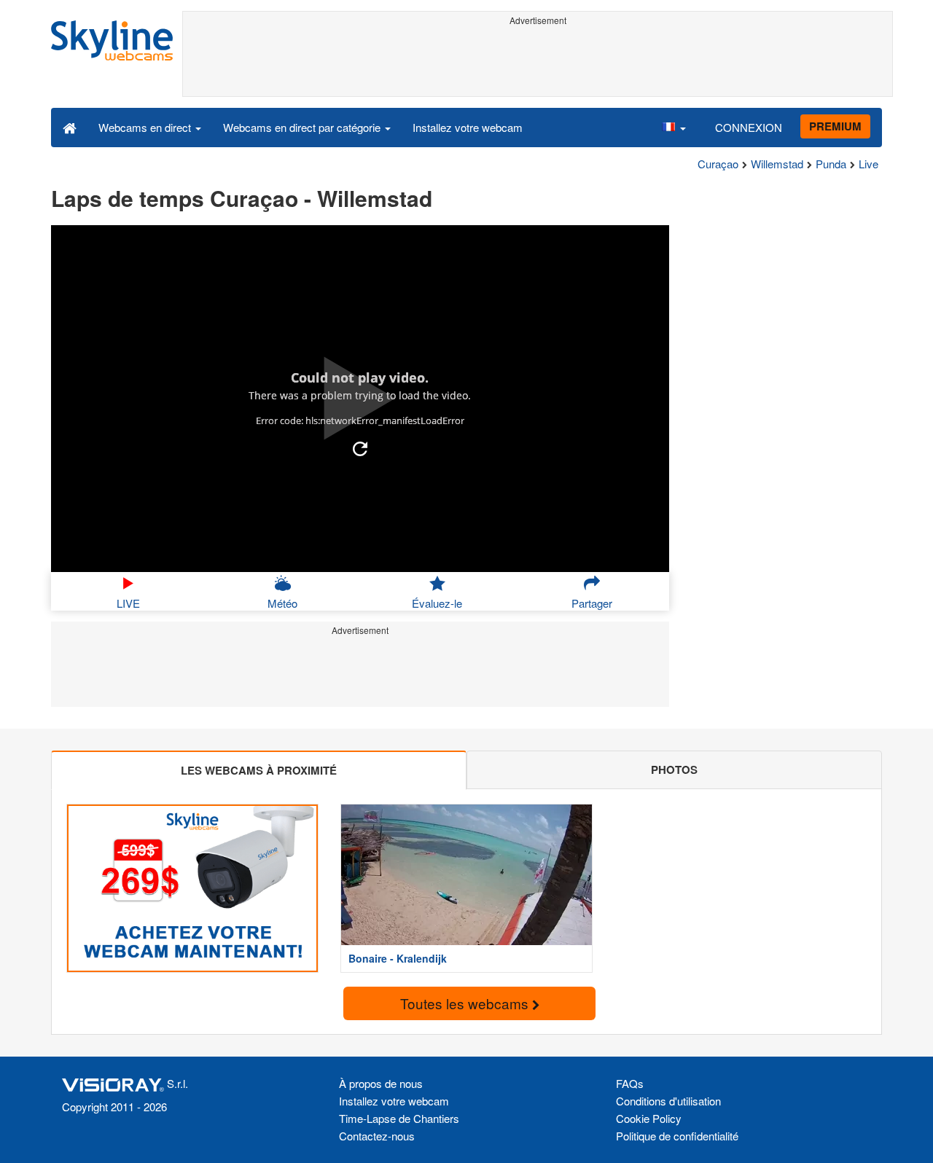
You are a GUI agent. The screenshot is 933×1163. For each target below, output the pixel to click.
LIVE (128, 603)
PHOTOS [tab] (674, 769)
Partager (591, 603)
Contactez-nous (377, 1135)
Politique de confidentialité (677, 1135)
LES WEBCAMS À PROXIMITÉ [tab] (259, 770)
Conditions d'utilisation (668, 1100)
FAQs (630, 1083)
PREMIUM (835, 126)
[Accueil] (69, 127)
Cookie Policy (649, 1118)
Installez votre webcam (468, 127)
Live (868, 163)
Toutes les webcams (466, 1003)
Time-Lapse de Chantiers (399, 1118)
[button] (673, 127)
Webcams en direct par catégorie (303, 127)
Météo (282, 603)
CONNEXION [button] (748, 127)
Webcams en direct (146, 127)
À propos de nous (381, 1083)
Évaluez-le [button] (437, 603)
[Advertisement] (537, 63)
